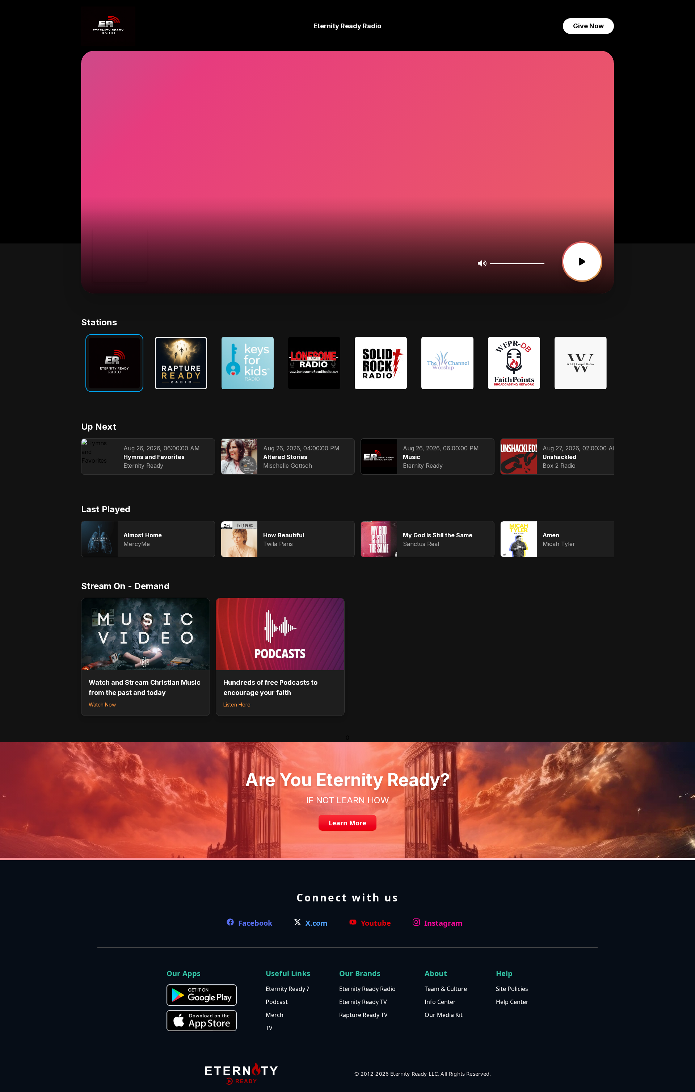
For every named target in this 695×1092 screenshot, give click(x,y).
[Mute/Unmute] (482, 263)
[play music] (582, 261)
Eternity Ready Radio (347, 26)
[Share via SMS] (124, 264)
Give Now (588, 26)
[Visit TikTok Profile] (113, 264)
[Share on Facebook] (102, 264)
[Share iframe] (136, 264)
